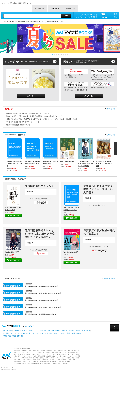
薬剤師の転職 (36, 359)
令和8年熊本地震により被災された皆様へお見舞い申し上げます (27, 113)
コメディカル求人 (55, 359)
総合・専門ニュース (19, 354)
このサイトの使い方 (23, 333)
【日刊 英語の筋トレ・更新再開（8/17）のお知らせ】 (42, 286)
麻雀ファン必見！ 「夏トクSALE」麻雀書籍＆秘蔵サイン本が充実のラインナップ (34, 116)
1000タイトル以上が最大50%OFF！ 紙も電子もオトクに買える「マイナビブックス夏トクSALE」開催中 (41, 119)
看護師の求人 (45, 359)
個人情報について (9, 333)
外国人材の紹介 (44, 361)
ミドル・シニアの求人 (44, 352)
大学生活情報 (63, 354)
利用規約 (17, 330)
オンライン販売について (30, 330)
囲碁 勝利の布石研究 (67, 161)
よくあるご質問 (64, 333)
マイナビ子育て (57, 363)
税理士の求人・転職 (19, 359)
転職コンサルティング (52, 358)
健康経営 (67, 361)
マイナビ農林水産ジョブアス (22, 363)
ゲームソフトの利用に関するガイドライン (75, 330)
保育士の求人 (73, 359)
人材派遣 (77, 356)
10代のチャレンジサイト (33, 354)
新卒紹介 (41, 358)
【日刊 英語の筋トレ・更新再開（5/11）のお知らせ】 (42, 300)
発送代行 (61, 361)
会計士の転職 (75, 358)
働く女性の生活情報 (73, 354)
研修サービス (54, 361)
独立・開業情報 (58, 350)
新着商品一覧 (110, 135)
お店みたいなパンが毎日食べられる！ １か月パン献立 (104, 164)
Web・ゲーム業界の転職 (21, 358)
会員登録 (94, 17)
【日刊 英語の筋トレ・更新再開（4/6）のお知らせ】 (41, 314)
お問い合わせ (76, 333)
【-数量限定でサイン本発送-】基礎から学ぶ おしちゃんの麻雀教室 (86, 164)
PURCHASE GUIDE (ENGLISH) (13, 336)
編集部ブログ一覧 (109, 278)
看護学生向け (36, 350)
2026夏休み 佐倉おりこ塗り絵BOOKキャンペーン (23, 122)
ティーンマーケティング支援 (50, 354)
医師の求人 (65, 359)
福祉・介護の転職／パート (59, 352)
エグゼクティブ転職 (65, 358)
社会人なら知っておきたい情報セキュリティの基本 (14, 164)
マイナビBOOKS (16, 7)
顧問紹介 (28, 359)
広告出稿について (51, 333)
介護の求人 (36, 361)
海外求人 (76, 350)
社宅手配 (65, 363)
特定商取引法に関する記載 (50, 330)
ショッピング (29, 326)
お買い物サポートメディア (66, 356)
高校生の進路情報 (73, 352)
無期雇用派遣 (18, 361)
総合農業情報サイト (52, 356)
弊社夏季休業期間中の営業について (18, 125)
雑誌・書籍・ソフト (19, 356)
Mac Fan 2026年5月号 (12, 252)
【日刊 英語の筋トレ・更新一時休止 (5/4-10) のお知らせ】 (43, 307)
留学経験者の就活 (27, 350)
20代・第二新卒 (33, 358)
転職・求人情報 (68, 350)
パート (35, 352)
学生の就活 (17, 350)
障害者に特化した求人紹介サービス (41, 363)
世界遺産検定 (41, 356)
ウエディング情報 (31, 356)
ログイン (79, 17)
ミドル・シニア (27, 361)
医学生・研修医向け (47, 350)
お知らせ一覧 (110, 109)
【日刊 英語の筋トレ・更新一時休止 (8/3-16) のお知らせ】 (43, 293)
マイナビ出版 (7, 330)
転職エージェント (19, 352)
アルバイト (28, 352)
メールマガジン (37, 333)
